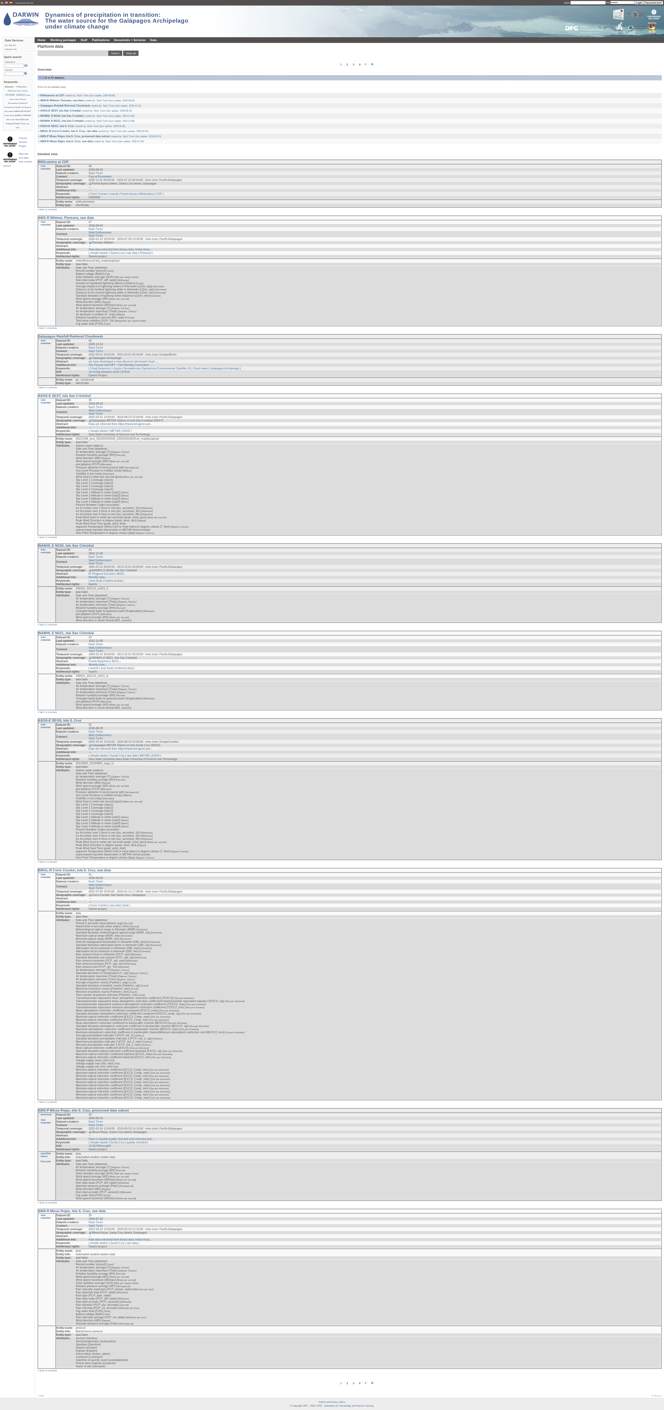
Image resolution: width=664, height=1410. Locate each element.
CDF (159, 193)
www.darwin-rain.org (24, 3)
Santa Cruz (117, 252)
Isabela (17, 111)
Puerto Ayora (129, 193)
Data (153, 40)
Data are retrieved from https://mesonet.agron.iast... (120, 423)
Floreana (145, 252)
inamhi (94, 668)
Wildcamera (146, 193)
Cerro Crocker (99, 193)
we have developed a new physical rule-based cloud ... (123, 361)
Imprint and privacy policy (332, 1402)
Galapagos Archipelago (224, 368)
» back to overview (47, 209)
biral (125, 905)
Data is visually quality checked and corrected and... (121, 1138)
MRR (29, 111)
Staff (84, 40)
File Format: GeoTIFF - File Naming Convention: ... (120, 364)
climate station (99, 252)
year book (96, 580)
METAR (115, 430)
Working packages (63, 40)
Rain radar (10, 120)
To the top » (657, 1396)
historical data (113, 580)
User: (567, 2)
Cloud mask (200, 368)
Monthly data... (98, 577)
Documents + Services (130, 40)
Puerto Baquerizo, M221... (105, 661)
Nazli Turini (96, 173)
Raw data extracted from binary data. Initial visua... (120, 249)
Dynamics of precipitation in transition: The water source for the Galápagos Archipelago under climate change (116, 20)
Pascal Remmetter (100, 176)
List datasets (10, 45)
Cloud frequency (100, 368)
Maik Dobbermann (100, 232)
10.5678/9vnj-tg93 (100, 1145)
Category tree (11, 49)
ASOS (126, 430)
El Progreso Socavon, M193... (107, 573)
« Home (41, 1396)
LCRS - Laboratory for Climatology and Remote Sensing (345, 1406)
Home (42, 40)
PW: (608, 2)
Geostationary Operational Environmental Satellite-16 (156, 368)
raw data (132, 252)
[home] (21, 19)
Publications (100, 40)
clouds (114, 193)
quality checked (136, 1142)
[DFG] (586, 20)
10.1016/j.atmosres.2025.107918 (109, 371)
